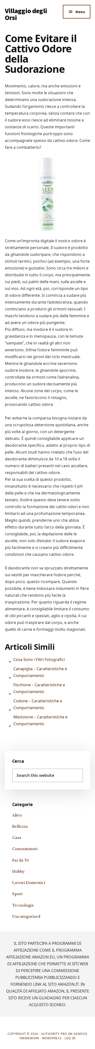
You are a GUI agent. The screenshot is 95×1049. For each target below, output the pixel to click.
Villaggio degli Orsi (26, 14)
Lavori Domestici (28, 882)
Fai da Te (20, 860)
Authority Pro (54, 1034)
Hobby (18, 871)
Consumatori (25, 848)
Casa (16, 837)
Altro (17, 815)
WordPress (52, 1038)
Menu (80, 11)
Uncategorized (26, 916)
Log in (70, 1038)
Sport (17, 893)
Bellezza (20, 826)
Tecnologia (23, 905)
